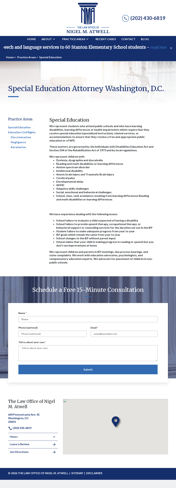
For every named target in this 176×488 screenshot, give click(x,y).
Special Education (19, 127)
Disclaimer (94, 473)
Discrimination (21, 137)
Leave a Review (19, 444)
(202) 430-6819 (21, 427)
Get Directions (19, 451)
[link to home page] (88, 18)
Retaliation (18, 147)
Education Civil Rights (22, 132)
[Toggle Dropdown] (55, 39)
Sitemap (77, 473)
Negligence (18, 142)
